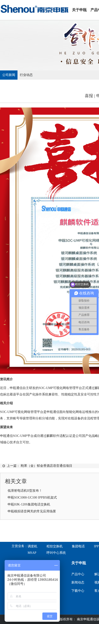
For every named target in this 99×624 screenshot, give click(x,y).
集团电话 (78, 546)
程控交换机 (55, 546)
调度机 (32, 546)
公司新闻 (8, 75)
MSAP (32, 552)
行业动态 (26, 75)
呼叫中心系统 (56, 552)
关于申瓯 (79, 10)
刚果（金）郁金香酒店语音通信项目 (46, 465)
